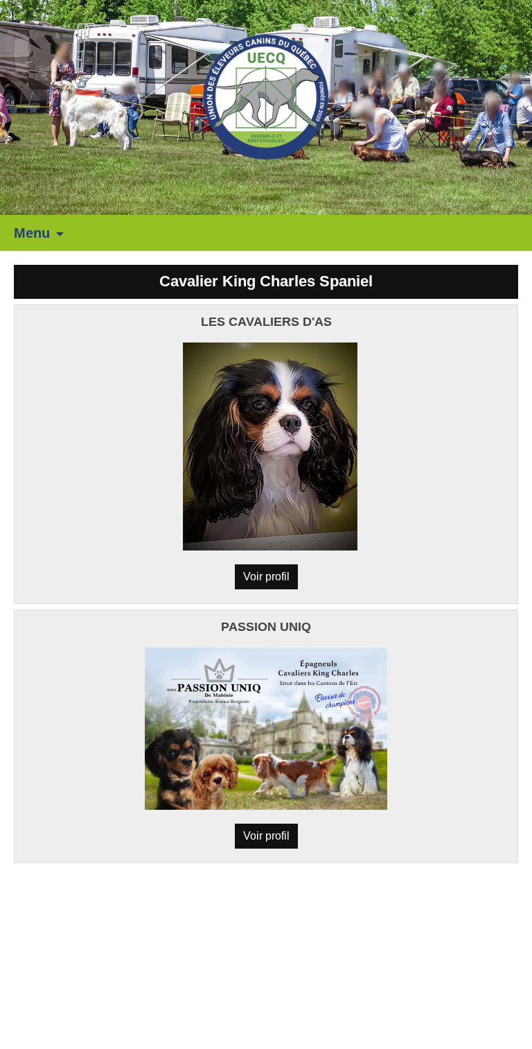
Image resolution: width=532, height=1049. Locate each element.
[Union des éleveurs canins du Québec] (266, 96)
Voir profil (266, 576)
